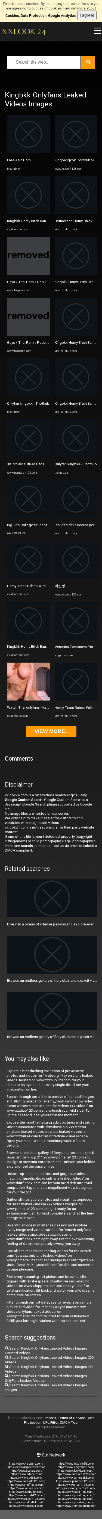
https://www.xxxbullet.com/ (26, 1492)
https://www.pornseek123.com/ (76, 1474)
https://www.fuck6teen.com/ (76, 1470)
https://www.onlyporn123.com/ (75, 1488)
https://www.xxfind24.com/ (26, 1502)
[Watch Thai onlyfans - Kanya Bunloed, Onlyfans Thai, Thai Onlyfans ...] (28, 699)
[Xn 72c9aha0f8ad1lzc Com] (28, 456)
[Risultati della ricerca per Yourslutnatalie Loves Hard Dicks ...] (76, 517)
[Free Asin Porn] (28, 152)
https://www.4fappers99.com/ (26, 1467)
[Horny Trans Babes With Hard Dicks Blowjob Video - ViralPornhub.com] (28, 577)
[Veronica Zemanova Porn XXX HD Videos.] (76, 638)
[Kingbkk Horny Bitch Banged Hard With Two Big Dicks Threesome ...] (28, 213)
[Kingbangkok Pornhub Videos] (76, 152)
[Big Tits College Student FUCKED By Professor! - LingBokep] (28, 517)
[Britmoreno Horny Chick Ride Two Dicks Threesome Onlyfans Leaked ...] (76, 213)
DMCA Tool (69, 1422)
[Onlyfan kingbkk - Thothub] (28, 395)
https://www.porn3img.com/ (76, 1499)
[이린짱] (76, 577)
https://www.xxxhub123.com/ (26, 1495)
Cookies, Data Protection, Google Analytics (40, 15)
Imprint (50, 1418)
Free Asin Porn (19, 160)
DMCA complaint (18, 850)
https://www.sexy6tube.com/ (76, 1467)
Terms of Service (71, 1418)
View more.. (51, 731)
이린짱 (60, 586)
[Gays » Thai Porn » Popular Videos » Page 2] (28, 273)
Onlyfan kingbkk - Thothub (28, 403)
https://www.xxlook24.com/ (26, 1506)
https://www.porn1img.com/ (76, 1492)
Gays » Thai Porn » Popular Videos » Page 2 (41, 282)
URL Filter (50, 1422)
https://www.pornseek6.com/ (75, 1477)
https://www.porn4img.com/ (75, 1502)
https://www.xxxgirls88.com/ (76, 1463)
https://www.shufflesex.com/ (26, 1485)
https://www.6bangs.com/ (26, 1470)
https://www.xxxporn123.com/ (26, 1499)
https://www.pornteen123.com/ (75, 1481)
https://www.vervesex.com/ (26, 1488)
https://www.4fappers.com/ (26, 1463)
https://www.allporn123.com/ (75, 1485)
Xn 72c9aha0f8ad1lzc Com (29, 464)
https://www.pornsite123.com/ (26, 1481)
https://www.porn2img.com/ (76, 1495)
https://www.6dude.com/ (26, 1474)
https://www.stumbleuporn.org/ (76, 1506)
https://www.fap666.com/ (26, 1477)
